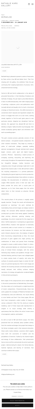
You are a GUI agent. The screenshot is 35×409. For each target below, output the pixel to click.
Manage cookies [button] (17, 396)
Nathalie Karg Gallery (9, 4)
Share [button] (4, 70)
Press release (6, 25)
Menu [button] (32, 4)
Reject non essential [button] (17, 400)
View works (5, 67)
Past (3, 15)
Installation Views (8, 28)
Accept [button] (17, 405)
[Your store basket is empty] (29, 4)
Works (17, 25)
